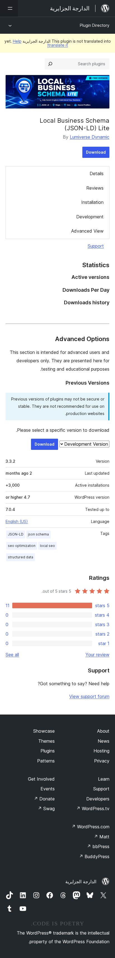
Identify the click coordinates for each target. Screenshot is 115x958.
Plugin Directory (94, 25)
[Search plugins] (50, 63)
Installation (92, 202)
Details (97, 173)
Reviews (95, 188)
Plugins (47, 751)
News (103, 741)
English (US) (17, 521)
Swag (46, 808)
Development (90, 216)
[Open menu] (9, 8)
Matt (101, 836)
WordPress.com (90, 826)
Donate (44, 799)
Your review (97, 654)
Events (47, 789)
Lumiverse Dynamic (89, 137)
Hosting (101, 751)
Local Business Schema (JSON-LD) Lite (74, 124)
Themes (46, 741)
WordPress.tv (92, 808)
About (103, 731)
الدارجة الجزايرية (80, 881)
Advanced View (87, 231)
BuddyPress (94, 856)
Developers (97, 799)
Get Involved (41, 779)
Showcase (44, 731)
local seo (47, 546)
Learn (103, 779)
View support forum (89, 696)
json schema (38, 534)
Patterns (46, 761)
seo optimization (21, 546)
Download (96, 152)
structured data (20, 557)
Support (96, 246)
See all (12, 654)
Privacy (101, 761)
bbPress (98, 846)
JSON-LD (15, 534)
